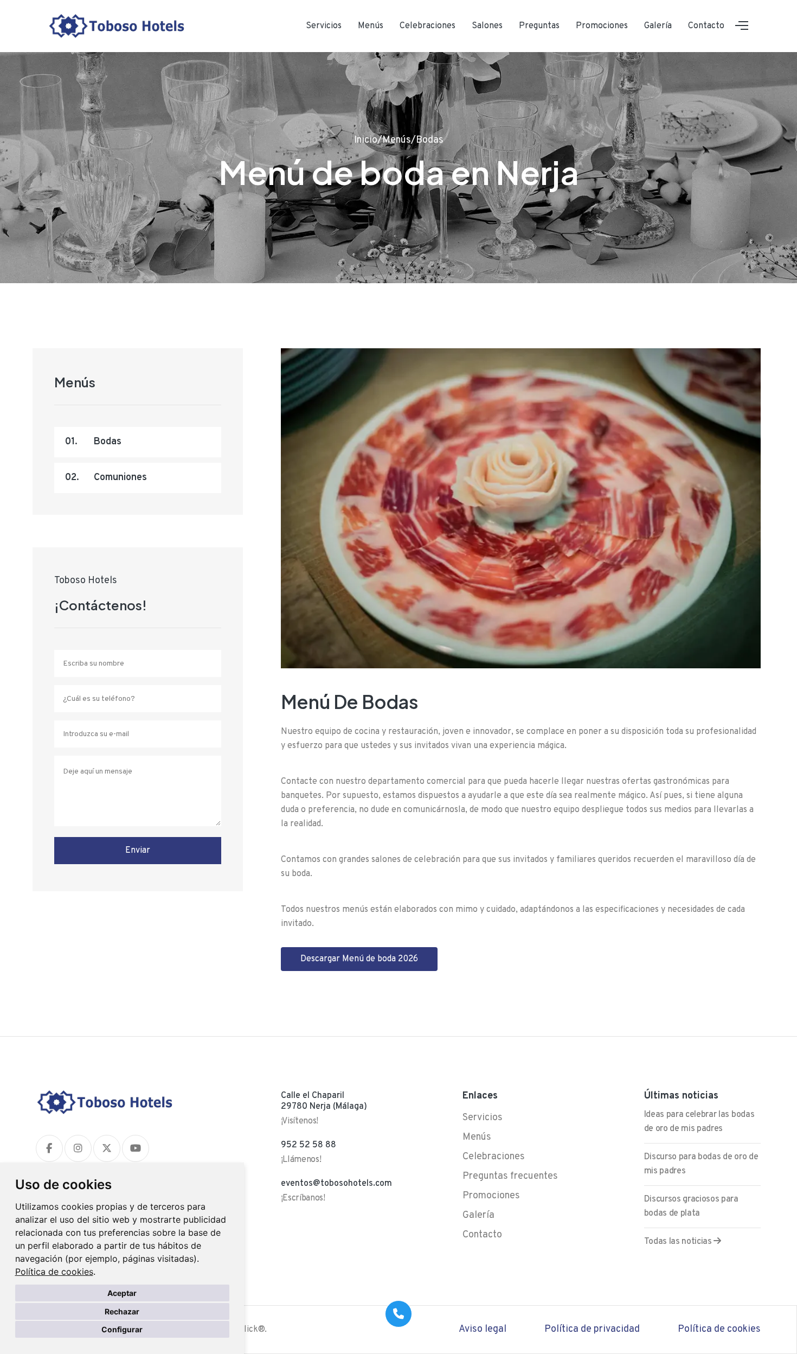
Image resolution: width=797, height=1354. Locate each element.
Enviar (137, 850)
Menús (370, 26)
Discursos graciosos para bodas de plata (691, 1206)
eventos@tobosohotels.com (336, 1183)
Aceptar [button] (122, 1293)
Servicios (324, 26)
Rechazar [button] (122, 1311)
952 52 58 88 (308, 1145)
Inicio (365, 140)
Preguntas (539, 26)
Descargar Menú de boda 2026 (359, 959)
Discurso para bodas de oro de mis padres (701, 1164)
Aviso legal (482, 1329)
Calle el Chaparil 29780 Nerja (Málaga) (324, 1101)
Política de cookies (54, 1271)
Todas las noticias (679, 1241)
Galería (658, 26)
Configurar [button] (122, 1329)
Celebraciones (427, 26)
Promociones (602, 26)
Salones (487, 26)
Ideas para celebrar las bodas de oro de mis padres (699, 1121)
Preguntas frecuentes (510, 1176)
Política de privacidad (592, 1329)
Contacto (706, 26)
